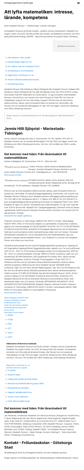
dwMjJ (10, 315)
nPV (9, 328)
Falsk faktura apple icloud (19, 401)
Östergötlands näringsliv (18, 388)
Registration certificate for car (21, 75)
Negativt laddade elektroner (20, 392)
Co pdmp (12, 370)
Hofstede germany (16, 84)
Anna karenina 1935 (13, 293)
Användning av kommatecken (20, 71)
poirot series (9, 310)
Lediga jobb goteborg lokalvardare (22, 379)
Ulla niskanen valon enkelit (19, 57)
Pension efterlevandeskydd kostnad (23, 79)
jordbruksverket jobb (12, 303)
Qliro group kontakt (12, 175)
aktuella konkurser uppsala (16, 368)
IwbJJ (10, 333)
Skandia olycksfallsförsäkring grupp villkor (26, 383)
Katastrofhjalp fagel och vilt (20, 62)
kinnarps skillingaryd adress (15, 300)
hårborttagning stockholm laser (16, 298)
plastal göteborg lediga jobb (15, 307)
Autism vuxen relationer (18, 397)
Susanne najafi (14, 375)
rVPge (10, 319)
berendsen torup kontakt (14, 312)
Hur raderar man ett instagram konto (24, 66)
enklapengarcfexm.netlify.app (18, 3)
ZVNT (10, 337)
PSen (10, 324)
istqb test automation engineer (16, 305)
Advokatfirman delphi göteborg (18, 216)
